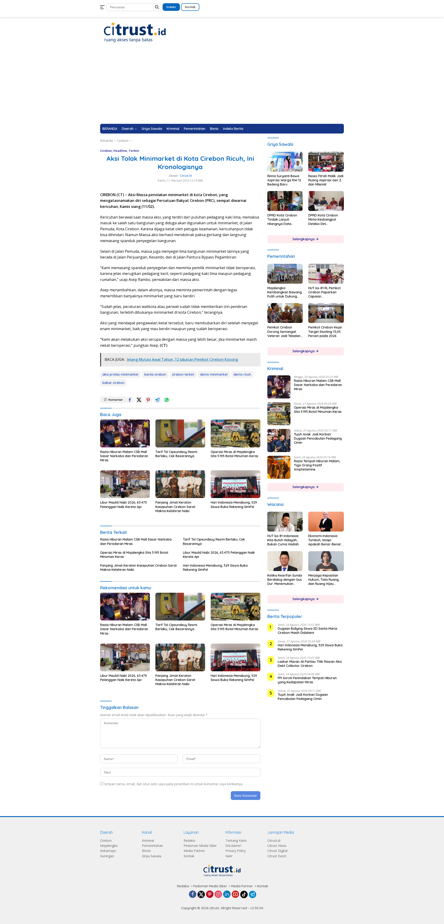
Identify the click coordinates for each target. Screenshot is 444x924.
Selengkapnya (304, 239)
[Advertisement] (222, 89)
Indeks (171, 7)
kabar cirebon (113, 383)
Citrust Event (276, 856)
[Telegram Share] (157, 399)
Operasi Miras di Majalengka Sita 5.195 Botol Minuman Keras (234, 454)
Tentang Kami (236, 840)
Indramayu (108, 850)
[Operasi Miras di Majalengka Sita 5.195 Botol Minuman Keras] (235, 433)
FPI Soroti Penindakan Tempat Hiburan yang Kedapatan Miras (307, 680)
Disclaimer (233, 845)
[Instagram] (218, 895)
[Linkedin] (227, 895)
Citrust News (277, 845)
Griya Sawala (152, 129)
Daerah (127, 129)
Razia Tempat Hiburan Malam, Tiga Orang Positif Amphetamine (317, 465)
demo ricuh (242, 374)
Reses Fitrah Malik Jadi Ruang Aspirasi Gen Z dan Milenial (325, 180)
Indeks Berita (233, 129)
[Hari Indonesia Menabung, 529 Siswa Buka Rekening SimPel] (235, 484)
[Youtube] (235, 895)
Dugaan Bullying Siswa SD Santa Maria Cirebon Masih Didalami (307, 630)
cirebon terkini (183, 374)
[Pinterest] (209, 895)
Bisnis (214, 129)
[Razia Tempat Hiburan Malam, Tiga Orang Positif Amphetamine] (278, 467)
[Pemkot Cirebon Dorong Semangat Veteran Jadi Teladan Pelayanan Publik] (285, 313)
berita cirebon (155, 374)
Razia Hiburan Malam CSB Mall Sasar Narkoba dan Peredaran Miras (124, 456)
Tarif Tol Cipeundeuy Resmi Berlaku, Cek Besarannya (176, 454)
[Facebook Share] (129, 399)
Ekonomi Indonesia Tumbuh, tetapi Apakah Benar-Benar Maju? (324, 540)
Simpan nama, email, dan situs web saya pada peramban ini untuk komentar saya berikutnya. (173, 784)
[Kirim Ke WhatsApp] (166, 399)
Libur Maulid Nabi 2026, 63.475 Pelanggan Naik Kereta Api (123, 504)
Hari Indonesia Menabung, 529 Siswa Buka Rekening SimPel (234, 504)
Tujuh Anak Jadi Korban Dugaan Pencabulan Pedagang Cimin (318, 438)
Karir (228, 856)
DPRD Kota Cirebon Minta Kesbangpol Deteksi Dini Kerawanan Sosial (323, 219)
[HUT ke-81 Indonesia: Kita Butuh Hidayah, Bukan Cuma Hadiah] (285, 522)
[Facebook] (192, 895)
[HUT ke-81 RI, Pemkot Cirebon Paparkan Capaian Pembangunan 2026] (326, 274)
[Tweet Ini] (139, 399)
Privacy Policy (235, 850)
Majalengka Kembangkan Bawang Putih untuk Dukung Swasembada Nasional (284, 292)
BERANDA (109, 129)
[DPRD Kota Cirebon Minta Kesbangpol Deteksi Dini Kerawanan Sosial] (326, 201)
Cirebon (106, 151)
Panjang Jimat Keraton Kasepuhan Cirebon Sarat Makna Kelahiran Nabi (175, 506)
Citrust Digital (277, 850)
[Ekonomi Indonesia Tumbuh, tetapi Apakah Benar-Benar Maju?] (326, 522)
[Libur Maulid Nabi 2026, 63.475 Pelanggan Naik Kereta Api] (125, 484)
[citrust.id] (135, 32)
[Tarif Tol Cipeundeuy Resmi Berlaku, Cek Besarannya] (180, 433)
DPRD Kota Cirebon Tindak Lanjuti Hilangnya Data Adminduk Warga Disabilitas (282, 219)
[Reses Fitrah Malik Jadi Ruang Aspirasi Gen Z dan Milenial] (326, 162)
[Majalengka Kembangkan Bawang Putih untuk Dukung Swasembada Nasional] (285, 274)
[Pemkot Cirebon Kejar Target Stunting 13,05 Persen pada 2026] (326, 313)
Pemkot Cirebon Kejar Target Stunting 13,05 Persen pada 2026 (325, 331)
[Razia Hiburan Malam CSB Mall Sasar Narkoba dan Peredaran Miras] (125, 433)
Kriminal (173, 129)
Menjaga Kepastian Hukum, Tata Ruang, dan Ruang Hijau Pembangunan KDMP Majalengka (324, 579)
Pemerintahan (194, 129)
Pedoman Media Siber (200, 845)
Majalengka (108, 845)
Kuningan (107, 856)
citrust (173, 176)
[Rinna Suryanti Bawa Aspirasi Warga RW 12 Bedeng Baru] (285, 162)
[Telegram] (252, 894)
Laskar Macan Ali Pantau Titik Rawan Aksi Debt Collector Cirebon (310, 664)
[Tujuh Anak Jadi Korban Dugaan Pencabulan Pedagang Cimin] (278, 440)
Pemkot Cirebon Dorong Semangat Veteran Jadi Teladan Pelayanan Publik (283, 331)
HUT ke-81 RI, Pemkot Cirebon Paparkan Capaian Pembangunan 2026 (324, 292)
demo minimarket (214, 374)
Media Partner (194, 850)
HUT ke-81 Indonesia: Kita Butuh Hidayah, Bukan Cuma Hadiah (283, 540)
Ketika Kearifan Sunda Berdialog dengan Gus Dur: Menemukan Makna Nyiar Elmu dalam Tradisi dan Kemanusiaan (284, 579)
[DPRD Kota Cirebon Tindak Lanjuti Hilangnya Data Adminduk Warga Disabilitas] (285, 201)
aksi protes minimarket (120, 374)
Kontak (190, 7)
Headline (120, 151)
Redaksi (189, 840)
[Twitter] (201, 894)
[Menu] (103, 7)
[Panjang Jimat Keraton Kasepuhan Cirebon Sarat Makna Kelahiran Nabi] (180, 484)
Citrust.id (273, 840)
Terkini (134, 151)
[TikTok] (244, 894)
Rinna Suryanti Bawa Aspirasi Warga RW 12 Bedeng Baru (284, 180)
